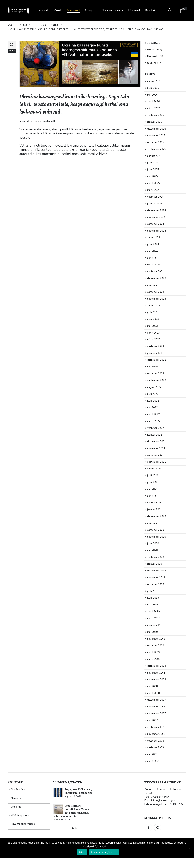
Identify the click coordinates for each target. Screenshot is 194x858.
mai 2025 (152, 176)
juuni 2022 (153, 401)
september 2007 (156, 713)
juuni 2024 (153, 244)
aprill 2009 (153, 652)
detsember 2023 (156, 278)
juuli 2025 (152, 162)
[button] (170, 10)
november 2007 (156, 706)
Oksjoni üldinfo (112, 10)
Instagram (157, 827)
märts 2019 (153, 618)
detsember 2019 (156, 570)
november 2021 (156, 448)
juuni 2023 (153, 319)
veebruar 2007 (155, 727)
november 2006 (156, 734)
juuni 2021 (153, 482)
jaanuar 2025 (154, 203)
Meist (57, 10)
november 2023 (156, 285)
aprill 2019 (153, 611)
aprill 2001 (153, 761)
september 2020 (156, 537)
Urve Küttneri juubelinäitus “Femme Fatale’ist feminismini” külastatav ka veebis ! (71, 811)
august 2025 (154, 156)
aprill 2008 (153, 693)
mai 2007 (152, 720)
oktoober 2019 (155, 584)
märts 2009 (153, 659)
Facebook (148, 827)
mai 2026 (152, 95)
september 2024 (156, 230)
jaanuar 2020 (154, 564)
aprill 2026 (153, 101)
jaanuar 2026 (154, 122)
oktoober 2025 (155, 142)
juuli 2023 (152, 312)
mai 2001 (152, 754)
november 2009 (156, 639)
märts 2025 (153, 190)
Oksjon (90, 10)
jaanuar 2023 (154, 353)
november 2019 (156, 577)
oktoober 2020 (155, 530)
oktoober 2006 (155, 741)
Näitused (73, 10)
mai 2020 (152, 550)
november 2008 (156, 672)
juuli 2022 (152, 394)
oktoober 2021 (155, 455)
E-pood (42, 10)
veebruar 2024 (155, 271)
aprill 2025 (153, 183)
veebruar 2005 (155, 747)
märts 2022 (153, 421)
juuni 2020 (153, 543)
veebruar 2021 (155, 502)
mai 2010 (152, 632)
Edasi (82, 852)
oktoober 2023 (155, 292)
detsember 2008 (156, 666)
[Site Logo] (18, 10)
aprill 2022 (153, 414)
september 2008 (156, 679)
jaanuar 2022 (154, 434)
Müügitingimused (21, 815)
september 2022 (156, 380)
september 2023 (156, 299)
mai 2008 (152, 686)
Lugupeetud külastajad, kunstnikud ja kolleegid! (78, 791)
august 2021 (154, 468)
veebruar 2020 (155, 557)
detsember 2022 (156, 360)
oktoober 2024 (155, 224)
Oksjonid (16, 807)
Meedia (151, 49)
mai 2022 (152, 407)
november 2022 (156, 366)
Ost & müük (18, 789)
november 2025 (156, 135)
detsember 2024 (156, 210)
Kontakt (151, 10)
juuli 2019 (152, 591)
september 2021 (156, 462)
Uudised (134, 10)
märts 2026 (153, 108)
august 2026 (154, 81)
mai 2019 (152, 604)
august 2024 (154, 237)
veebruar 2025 (155, 197)
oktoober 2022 (155, 373)
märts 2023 (153, 339)
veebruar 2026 (155, 115)
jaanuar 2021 (154, 509)
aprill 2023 (153, 332)
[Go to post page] (58, 792)
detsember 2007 (156, 700)
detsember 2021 (156, 441)
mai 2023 (152, 326)
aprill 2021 (153, 496)
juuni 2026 (153, 88)
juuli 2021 (152, 475)
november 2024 (156, 217)
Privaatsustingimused (104, 852)
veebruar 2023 (155, 346)
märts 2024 (153, 264)
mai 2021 (152, 489)
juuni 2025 (153, 169)
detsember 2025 (156, 128)
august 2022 (154, 387)
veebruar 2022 (155, 428)
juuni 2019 (153, 598)
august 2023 (154, 305)
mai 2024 (152, 251)
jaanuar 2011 (154, 625)
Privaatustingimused (23, 824)
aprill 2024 (153, 258)
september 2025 (156, 149)
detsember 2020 (156, 516)
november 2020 (156, 523)
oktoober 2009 (155, 645)
